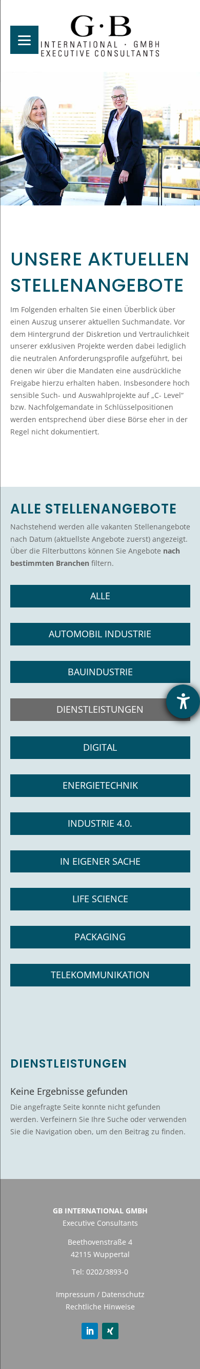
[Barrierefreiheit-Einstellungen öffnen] (183, 701)
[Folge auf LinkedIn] (90, 1331)
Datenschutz (123, 1294)
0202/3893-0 (107, 1272)
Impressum (75, 1294)
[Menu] (24, 40)
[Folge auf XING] (110, 1331)
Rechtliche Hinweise (100, 1306)
